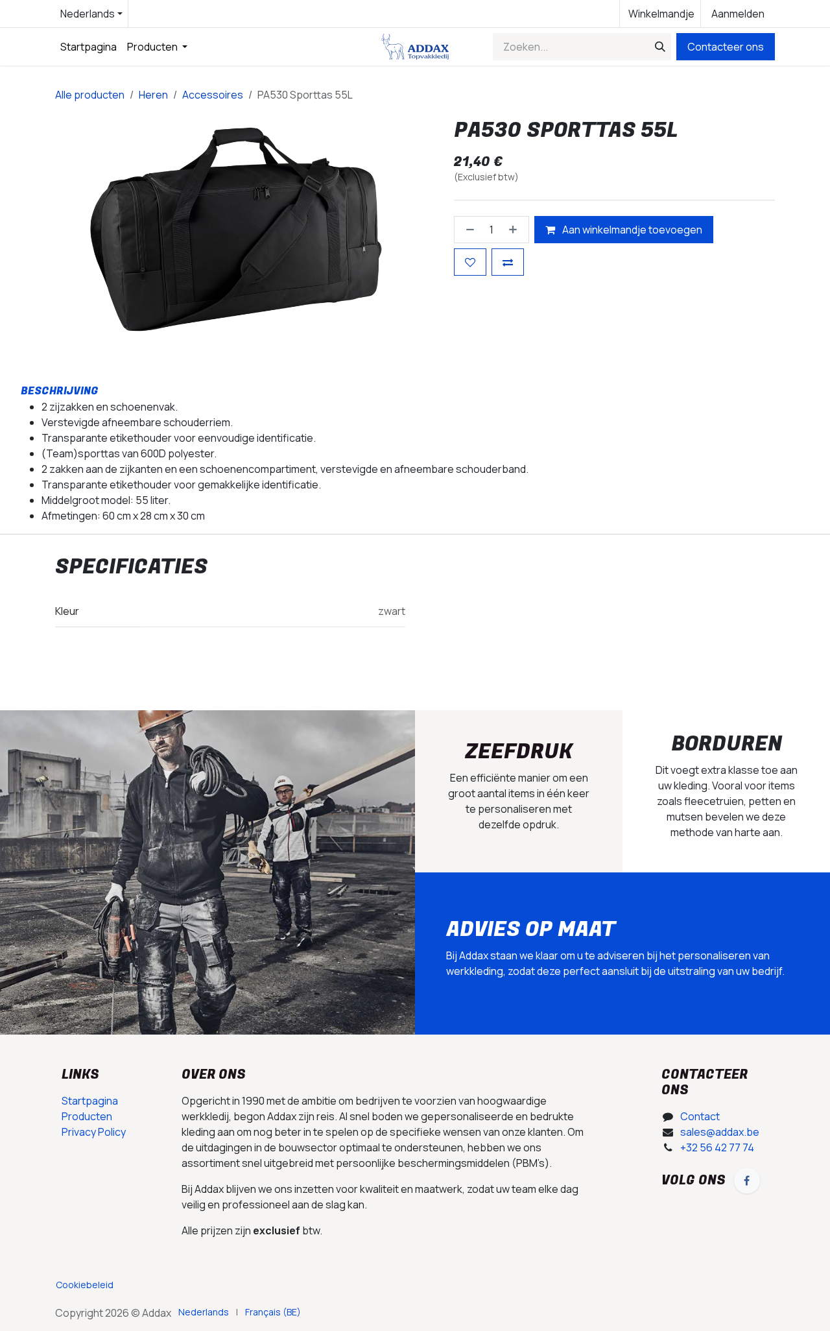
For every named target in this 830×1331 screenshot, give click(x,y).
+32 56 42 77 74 (717, 1147)
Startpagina (90, 1101)
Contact (700, 1116)
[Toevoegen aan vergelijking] (508, 261)
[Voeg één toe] (515, 229)
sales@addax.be (719, 1132)
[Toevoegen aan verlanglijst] (470, 261)
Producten (87, 1116)
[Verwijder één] (467, 229)
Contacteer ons (725, 47)
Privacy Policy (94, 1132)
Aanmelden (738, 13)
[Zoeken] (657, 46)
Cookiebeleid (84, 1284)
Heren (153, 95)
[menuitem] (88, 47)
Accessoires (212, 95)
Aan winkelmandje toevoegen (631, 229)
